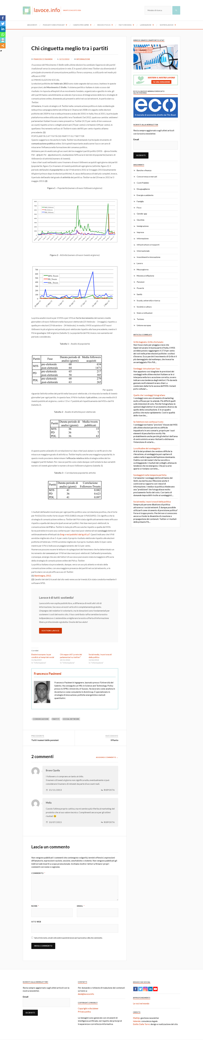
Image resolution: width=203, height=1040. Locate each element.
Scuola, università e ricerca (148, 300)
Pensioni (140, 282)
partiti (55, 719)
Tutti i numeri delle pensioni (45, 740)
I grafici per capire (81, 25)
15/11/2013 (55, 790)
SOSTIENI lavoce (50, 631)
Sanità (139, 294)
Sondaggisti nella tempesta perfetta (149, 475)
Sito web (36, 922)
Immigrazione (143, 226)
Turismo (140, 319)
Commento (38, 873)
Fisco (139, 207)
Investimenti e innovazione (148, 257)
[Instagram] (145, 989)
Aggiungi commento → (107, 757)
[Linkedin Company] (150, 989)
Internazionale (143, 251)
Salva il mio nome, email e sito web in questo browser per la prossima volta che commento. (68, 938)
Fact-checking (125, 25)
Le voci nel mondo (141, 1003)
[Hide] (1, 51)
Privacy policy (84, 1011)
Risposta (109, 790)
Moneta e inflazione (145, 276)
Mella (49, 802)
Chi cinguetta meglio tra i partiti (69, 48)
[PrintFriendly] (3, 40)
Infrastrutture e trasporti (148, 244)
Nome (35, 906)
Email (81, 906)
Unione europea (144, 325)
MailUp (136, 1018)
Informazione (83, 59)
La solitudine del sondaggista (146, 448)
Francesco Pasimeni (43, 59)
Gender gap (142, 213)
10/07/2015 (55, 822)
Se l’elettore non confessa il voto (148, 422)
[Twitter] (3, 23)
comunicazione (41, 719)
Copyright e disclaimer (88, 1008)
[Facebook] (3, 18)
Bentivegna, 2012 (42, 575)
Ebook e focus (103, 25)
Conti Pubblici (143, 183)
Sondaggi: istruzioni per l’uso (146, 368)
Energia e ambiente (145, 195)
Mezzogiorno (143, 269)
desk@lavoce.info (86, 994)
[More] (3, 45)
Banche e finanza (144, 170)
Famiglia (140, 201)
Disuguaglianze (143, 189)
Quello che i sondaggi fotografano (149, 395)
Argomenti (32, 25)
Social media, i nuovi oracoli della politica (152, 501)
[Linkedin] (3, 29)
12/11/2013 (64, 59)
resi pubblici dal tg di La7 (78, 534)
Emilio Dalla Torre (141, 1024)
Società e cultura (144, 307)
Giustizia (140, 220)
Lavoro (140, 263)
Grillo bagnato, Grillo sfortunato (148, 342)
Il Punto (114, 740)
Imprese (140, 232)
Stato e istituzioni (144, 313)
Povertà (140, 288)
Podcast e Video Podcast (54, 25)
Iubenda (136, 1021)
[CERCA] (176, 10)
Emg (62, 534)
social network (71, 719)
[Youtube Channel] (155, 989)
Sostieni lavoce (166, 25)
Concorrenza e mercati (147, 176)
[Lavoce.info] (43, 10)
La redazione (145, 25)
